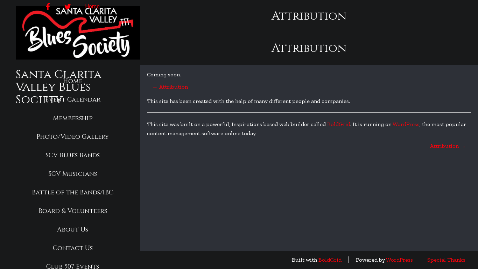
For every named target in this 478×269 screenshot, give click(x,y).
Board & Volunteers (72, 211)
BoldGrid (338, 124)
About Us (72, 229)
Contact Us (73, 248)
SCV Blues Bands (72, 155)
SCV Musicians (72, 174)
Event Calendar (72, 99)
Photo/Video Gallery (72, 136)
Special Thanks (446, 259)
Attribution (170, 86)
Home (72, 81)
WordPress (406, 124)
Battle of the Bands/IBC (72, 192)
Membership (73, 118)
